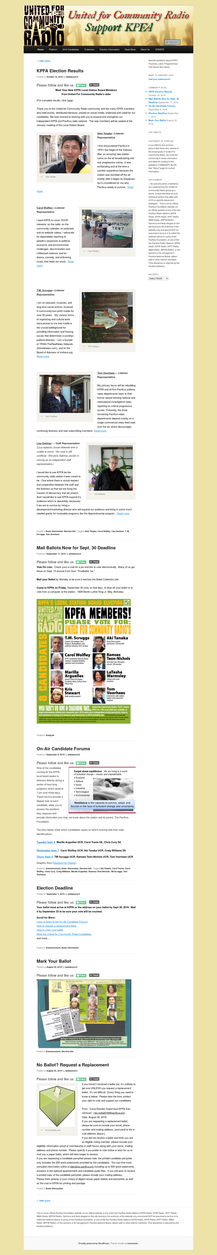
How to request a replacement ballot (56, 925)
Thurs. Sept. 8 (45, 857)
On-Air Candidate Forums (63, 748)
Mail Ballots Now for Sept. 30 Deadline (76, 547)
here (69, 100)
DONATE (159, 49)
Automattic (132, 1243)
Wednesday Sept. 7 (48, 850)
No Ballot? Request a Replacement (73, 1065)
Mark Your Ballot (54, 961)
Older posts (43, 60)
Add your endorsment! (159, 79)
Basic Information (54, 531)
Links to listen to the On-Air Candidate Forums (62, 921)
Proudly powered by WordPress (93, 1243)
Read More (130, 49)
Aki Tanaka (106, 868)
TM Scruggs (116, 871)
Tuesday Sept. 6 (46, 842)
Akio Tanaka (91, 531)
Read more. (43, 356)
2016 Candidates (71, 49)
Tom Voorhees (53, 534)
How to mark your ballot (50, 930)
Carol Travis (118, 868)
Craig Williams (63, 871)
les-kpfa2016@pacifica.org (109, 1113)
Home (40, 49)
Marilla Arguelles (79, 871)
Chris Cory (50, 871)
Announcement (53, 868)
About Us (145, 49)
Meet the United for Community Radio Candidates (64, 934)
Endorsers (89, 49)
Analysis (50, 735)
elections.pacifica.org (82, 1166)
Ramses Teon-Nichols (99, 871)
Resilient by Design (64, 863)
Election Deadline (55, 888)
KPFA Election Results (60, 70)
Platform (53, 49)
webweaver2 (72, 76)
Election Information (109, 49)
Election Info (70, 531)
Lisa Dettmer (118, 531)
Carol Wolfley (104, 531)
